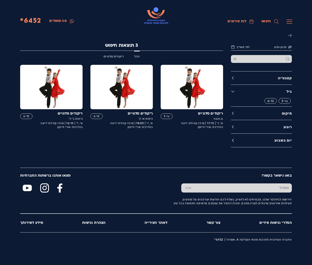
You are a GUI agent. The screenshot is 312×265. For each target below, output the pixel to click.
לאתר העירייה (156, 223)
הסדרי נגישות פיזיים (275, 223)
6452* (30, 21)
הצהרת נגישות (93, 223)
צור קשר (213, 223)
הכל (137, 56)
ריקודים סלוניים (114, 56)
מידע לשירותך (31, 223)
